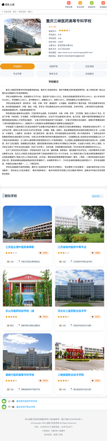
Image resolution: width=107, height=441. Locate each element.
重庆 (30, 12)
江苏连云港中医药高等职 (19, 247)
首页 (14, 12)
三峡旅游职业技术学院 (71, 374)
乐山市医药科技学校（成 (19, 311)
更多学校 (96, 196)
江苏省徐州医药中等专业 (72, 247)
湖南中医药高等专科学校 (19, 374)
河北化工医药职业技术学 (72, 311)
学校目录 (22, 12)
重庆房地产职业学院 (25, 407)
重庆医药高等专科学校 (26, 401)
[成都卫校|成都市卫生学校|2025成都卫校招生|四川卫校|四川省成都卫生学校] (8, 4)
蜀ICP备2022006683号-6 (71, 419)
